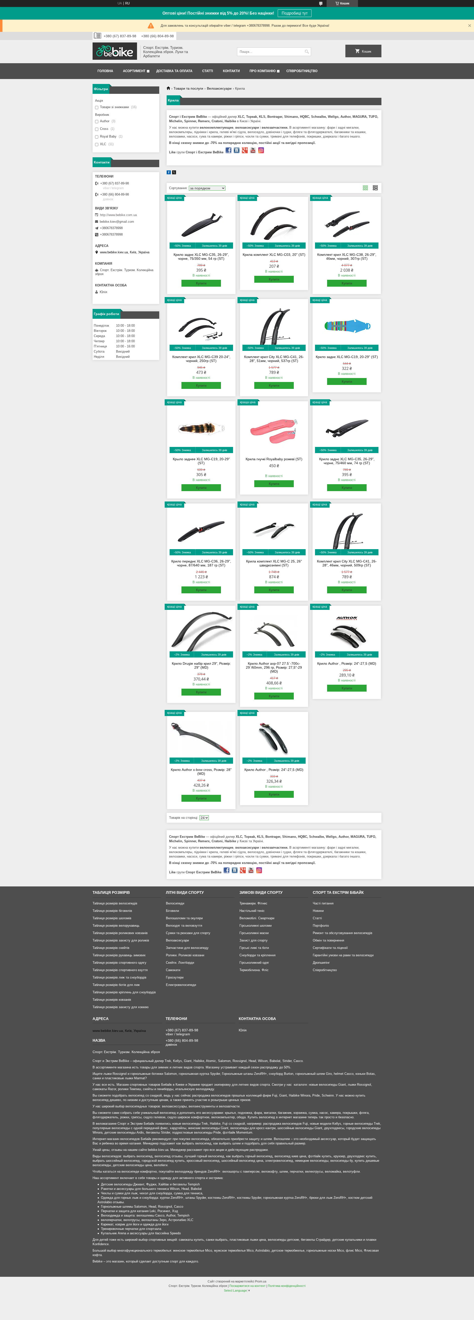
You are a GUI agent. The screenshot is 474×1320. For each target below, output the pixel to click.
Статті (207, 71)
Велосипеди (175, 903)
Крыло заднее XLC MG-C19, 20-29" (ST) (201, 461)
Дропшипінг (321, 962)
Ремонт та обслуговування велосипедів (342, 933)
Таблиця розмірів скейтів (111, 948)
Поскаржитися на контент (247, 1286)
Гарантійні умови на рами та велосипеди (343, 955)
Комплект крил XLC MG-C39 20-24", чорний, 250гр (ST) (201, 359)
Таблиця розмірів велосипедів (115, 903)
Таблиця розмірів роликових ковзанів (120, 933)
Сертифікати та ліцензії (330, 948)
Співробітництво (301, 71)
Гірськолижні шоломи (255, 925)
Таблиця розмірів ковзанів (112, 999)
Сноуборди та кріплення (257, 955)
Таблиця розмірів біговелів (112, 911)
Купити (201, 283)
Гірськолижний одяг (254, 962)
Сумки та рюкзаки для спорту (188, 933)
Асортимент (134, 71)
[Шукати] (306, 51)
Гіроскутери (174, 977)
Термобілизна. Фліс (254, 970)
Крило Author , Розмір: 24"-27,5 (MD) (346, 663)
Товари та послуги (188, 88)
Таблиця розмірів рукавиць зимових (119, 955)
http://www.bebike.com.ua (118, 215)
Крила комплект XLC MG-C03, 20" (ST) (274, 255)
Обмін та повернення (328, 940)
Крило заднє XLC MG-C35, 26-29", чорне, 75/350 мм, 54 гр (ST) (201, 256)
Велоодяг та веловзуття (184, 925)
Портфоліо (321, 925)
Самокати (173, 970)
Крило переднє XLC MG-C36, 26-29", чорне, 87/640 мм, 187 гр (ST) (201, 563)
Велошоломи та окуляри (184, 918)
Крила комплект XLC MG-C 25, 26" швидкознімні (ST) (274, 563)
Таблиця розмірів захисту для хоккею (121, 1007)
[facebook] (169, 173)
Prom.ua (260, 1281)
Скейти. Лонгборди (180, 962)
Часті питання (323, 903)
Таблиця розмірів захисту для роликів (121, 940)
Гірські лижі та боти (254, 948)
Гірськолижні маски (254, 933)
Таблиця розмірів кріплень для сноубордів (124, 992)
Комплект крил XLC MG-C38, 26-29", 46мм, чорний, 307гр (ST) (346, 256)
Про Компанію (263, 71)
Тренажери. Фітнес (253, 903)
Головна (105, 71)
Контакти (231, 71)
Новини (318, 911)
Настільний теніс (252, 911)
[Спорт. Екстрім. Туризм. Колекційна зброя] (115, 51)
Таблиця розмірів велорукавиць (116, 925)
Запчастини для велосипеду (187, 948)
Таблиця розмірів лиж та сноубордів (119, 977)
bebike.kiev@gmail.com (117, 221)
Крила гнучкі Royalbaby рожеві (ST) (274, 459)
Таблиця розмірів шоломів (112, 918)
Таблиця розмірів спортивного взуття (120, 970)
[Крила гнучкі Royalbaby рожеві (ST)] (274, 428)
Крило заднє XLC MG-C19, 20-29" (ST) (347, 357)
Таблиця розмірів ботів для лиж (116, 985)
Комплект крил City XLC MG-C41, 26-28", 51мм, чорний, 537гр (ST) (274, 359)
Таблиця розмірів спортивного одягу (119, 962)
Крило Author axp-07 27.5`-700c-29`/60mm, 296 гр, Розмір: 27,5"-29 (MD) (274, 667)
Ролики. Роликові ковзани (185, 955)
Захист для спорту (253, 940)
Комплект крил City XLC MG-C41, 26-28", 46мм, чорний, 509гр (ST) (347, 563)
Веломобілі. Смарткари (256, 918)
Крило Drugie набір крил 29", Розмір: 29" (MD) (201, 665)
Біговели (172, 911)
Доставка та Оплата (174, 71)
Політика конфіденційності (287, 1286)
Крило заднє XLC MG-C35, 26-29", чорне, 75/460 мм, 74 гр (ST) (347, 461)
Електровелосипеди (181, 985)
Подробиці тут (295, 13)
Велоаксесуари (219, 88)
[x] (174, 173)
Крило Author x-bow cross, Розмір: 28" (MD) (201, 772)
